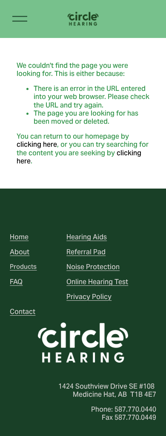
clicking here (37, 144)
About (19, 252)
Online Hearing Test (97, 282)
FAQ (16, 282)
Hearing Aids (86, 237)
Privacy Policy (89, 297)
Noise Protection (93, 267)
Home (19, 237)
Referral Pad (86, 252)
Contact (22, 312)
